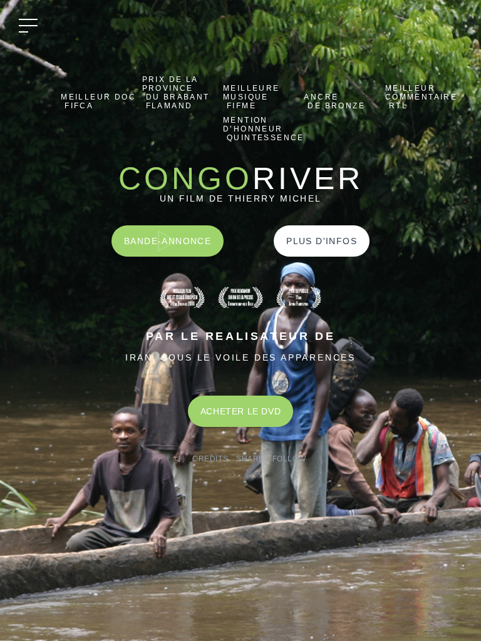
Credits (210, 458)
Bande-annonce (167, 241)
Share (250, 458)
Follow (289, 458)
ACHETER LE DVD (240, 411)
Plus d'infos (321, 241)
